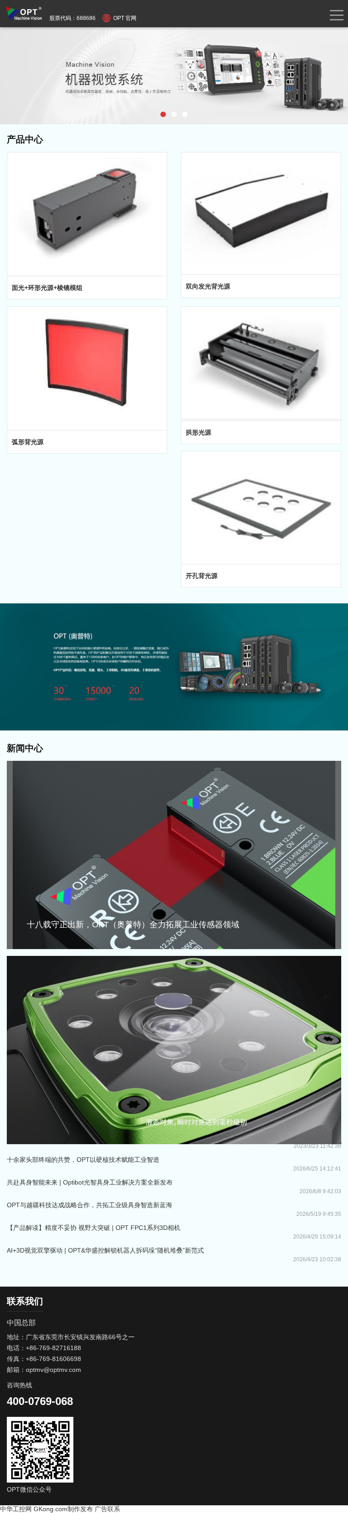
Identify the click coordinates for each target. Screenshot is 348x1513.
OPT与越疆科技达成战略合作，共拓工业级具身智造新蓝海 (89, 1205)
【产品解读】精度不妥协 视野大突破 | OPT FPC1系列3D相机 (93, 1227)
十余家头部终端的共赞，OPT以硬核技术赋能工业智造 (83, 1159)
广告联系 (107, 1509)
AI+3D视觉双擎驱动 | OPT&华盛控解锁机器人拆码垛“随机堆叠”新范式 (105, 1250)
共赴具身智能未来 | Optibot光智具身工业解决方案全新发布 (90, 1182)
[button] (163, 114)
